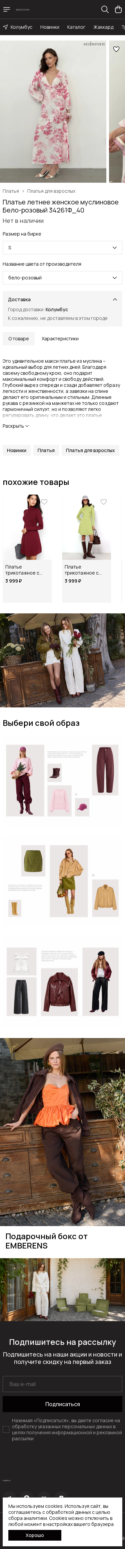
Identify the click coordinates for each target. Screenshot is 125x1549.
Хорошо (35, 1535)
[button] (17, 450)
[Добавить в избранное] (116, 49)
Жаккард (103, 27)
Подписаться (62, 1404)
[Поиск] (105, 9)
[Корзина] (118, 9)
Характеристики (60, 338)
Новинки (49, 27)
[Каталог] (7, 9)
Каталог (76, 27)
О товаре (18, 338)
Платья (11, 191)
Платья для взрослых (51, 191)
